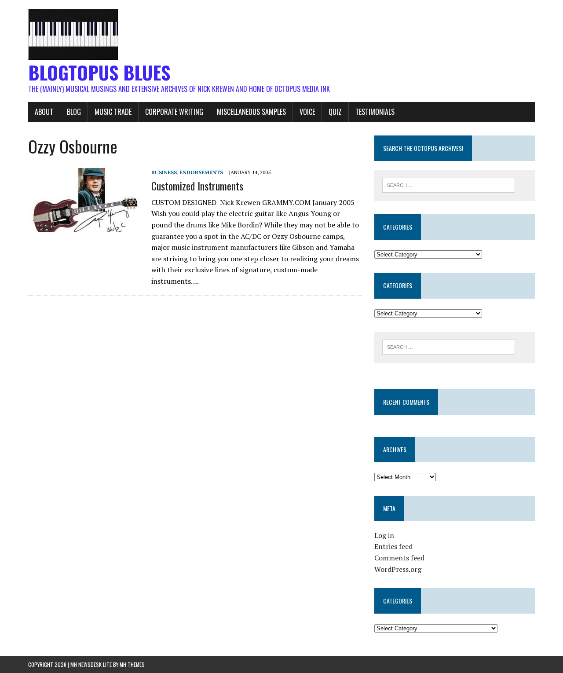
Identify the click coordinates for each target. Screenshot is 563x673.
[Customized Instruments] (85, 226)
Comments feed (399, 558)
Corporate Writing (174, 111)
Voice (307, 111)
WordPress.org (397, 569)
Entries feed (393, 546)
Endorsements (201, 172)
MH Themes (132, 664)
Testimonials (375, 111)
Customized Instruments (197, 186)
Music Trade (113, 111)
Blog (74, 111)
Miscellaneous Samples (251, 111)
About (44, 111)
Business (164, 172)
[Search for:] (448, 184)
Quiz (335, 111)
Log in (384, 535)
